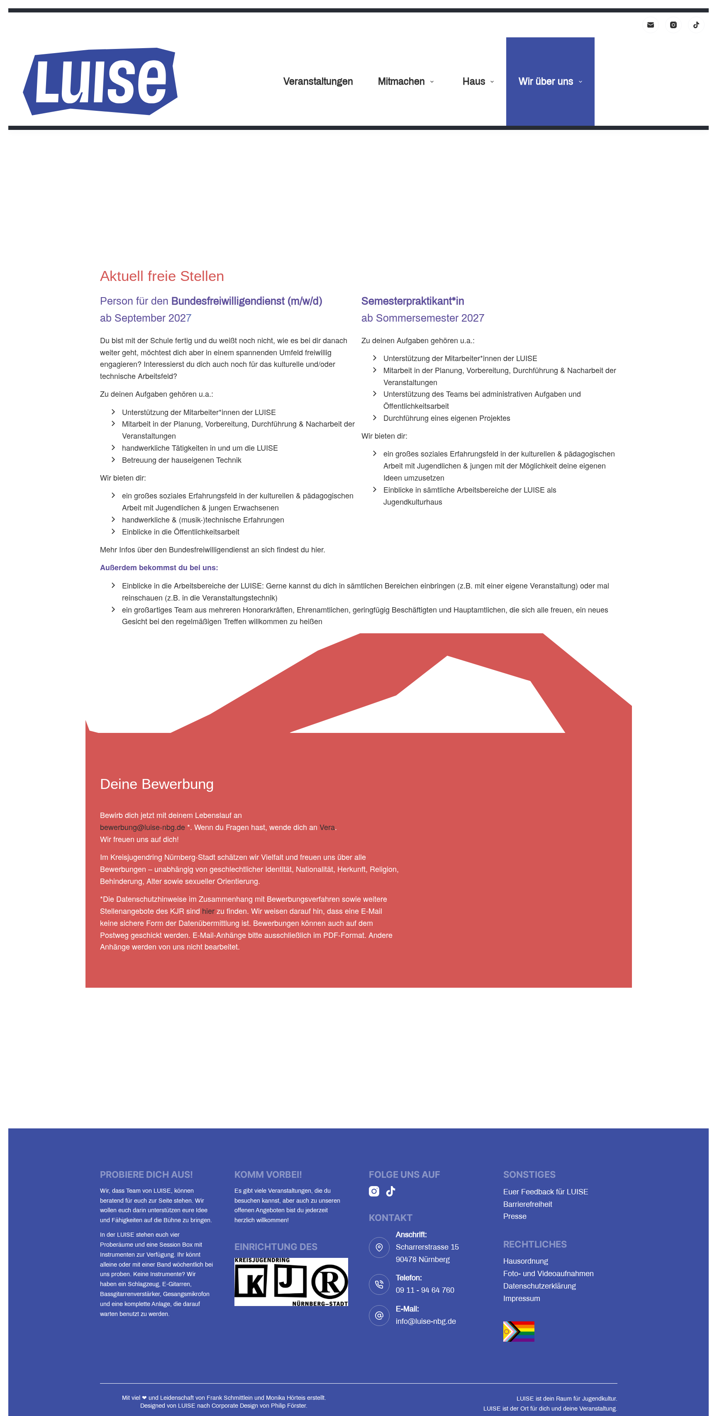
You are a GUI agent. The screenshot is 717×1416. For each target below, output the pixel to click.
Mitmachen (401, 81)
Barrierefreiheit (527, 1204)
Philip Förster (288, 1405)
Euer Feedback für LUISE (545, 1192)
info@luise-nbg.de (426, 1321)
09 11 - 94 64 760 (425, 1290)
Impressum (521, 1298)
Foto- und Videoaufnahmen (548, 1274)
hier (317, 549)
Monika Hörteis (285, 1397)
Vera (327, 826)
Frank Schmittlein (230, 1397)
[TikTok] (696, 25)
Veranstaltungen (318, 81)
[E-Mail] (650, 25)
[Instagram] (673, 25)
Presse (515, 1216)
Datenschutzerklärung (539, 1286)
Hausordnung (525, 1261)
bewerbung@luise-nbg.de (142, 826)
